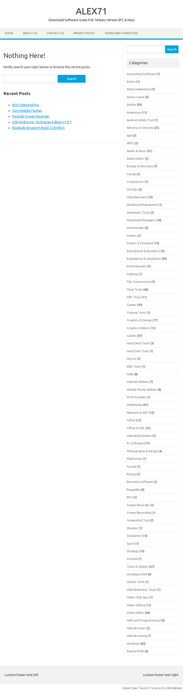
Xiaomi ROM (135, 651)
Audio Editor (135, 158)
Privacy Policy (84, 33)
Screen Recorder (138, 505)
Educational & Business (142, 251)
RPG (130, 497)
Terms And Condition (121, 33)
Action (131, 81)
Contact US (55, 33)
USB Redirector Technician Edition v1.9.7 (42, 122)
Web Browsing (137, 635)
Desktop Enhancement (142, 204)
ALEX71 (91, 11)
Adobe (131, 104)
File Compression (139, 281)
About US (30, 33)
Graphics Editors (138, 328)
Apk (129, 135)
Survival (132, 558)
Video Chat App (137, 597)
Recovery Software (140, 481)
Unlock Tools (135, 581)
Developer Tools (138, 212)
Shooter (132, 528)
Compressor (135, 181)
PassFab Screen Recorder (31, 116)
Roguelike (133, 489)
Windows (133, 643)
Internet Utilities (138, 381)
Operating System (139, 435)
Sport (131, 543)
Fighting (132, 274)
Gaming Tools (136, 312)
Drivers (132, 235)
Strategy (132, 551)
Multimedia (134, 404)
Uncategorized (137, 574)
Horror (131, 358)
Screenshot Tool (138, 520)
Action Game (135, 97)
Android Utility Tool (140, 120)
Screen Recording (139, 512)
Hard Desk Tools (138, 343)
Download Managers (141, 220)
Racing (131, 474)
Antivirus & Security (140, 127)
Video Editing (136, 605)
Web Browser (136, 628)
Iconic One (130, 688)
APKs (130, 143)
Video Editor (135, 612)
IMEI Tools (134, 366)
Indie (130, 374)
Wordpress (175, 688)
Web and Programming (143, 620)
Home (9, 33)
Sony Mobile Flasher (27, 111)
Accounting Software (141, 74)
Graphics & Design (139, 320)
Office (131, 420)
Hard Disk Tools (138, 351)
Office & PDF (136, 428)
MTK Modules (136, 397)
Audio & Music (136, 151)
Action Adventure (139, 89)
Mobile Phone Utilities (142, 389)
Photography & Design (142, 451)
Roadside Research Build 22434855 (38, 128)
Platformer (134, 458)
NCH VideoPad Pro (25, 105)
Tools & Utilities (137, 566)
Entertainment (137, 266)
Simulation (134, 535)
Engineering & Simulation (144, 258)
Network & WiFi (137, 412)
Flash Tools (134, 289)
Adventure (134, 112)
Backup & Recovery (140, 166)
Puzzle (131, 466)
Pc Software (135, 443)
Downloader (135, 227)
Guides (131, 335)
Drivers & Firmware (140, 243)
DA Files (132, 189)
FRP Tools (134, 297)
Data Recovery (137, 197)
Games (131, 304)
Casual (131, 174)
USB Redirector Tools (141, 589)
